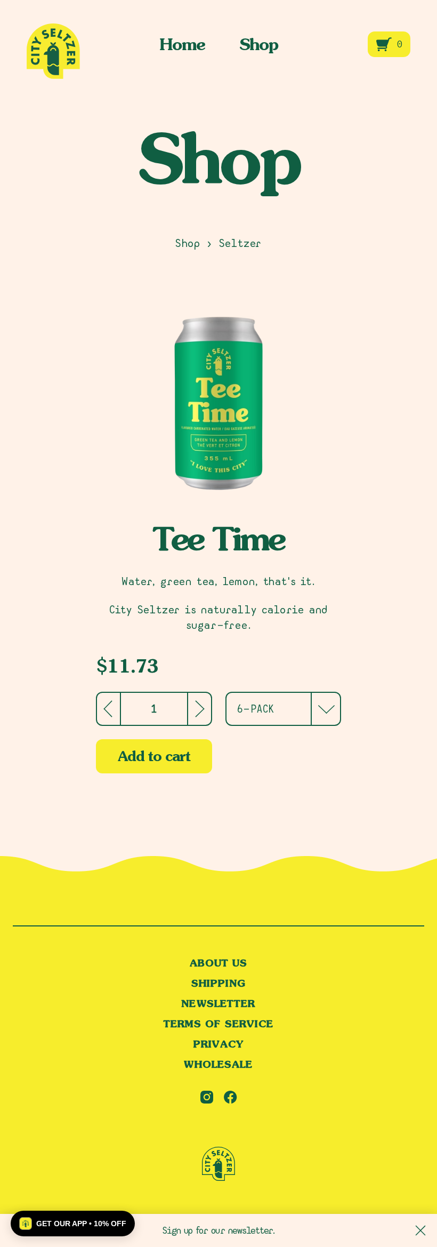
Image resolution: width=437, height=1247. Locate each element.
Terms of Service (219, 1024)
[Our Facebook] (230, 1097)
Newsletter (218, 1004)
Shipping (218, 983)
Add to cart (154, 756)
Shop (258, 44)
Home (182, 44)
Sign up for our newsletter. (219, 1230)
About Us (219, 963)
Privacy (218, 1044)
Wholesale (218, 1064)
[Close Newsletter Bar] (420, 1230)
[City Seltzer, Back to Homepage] (218, 1165)
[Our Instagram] (206, 1097)
